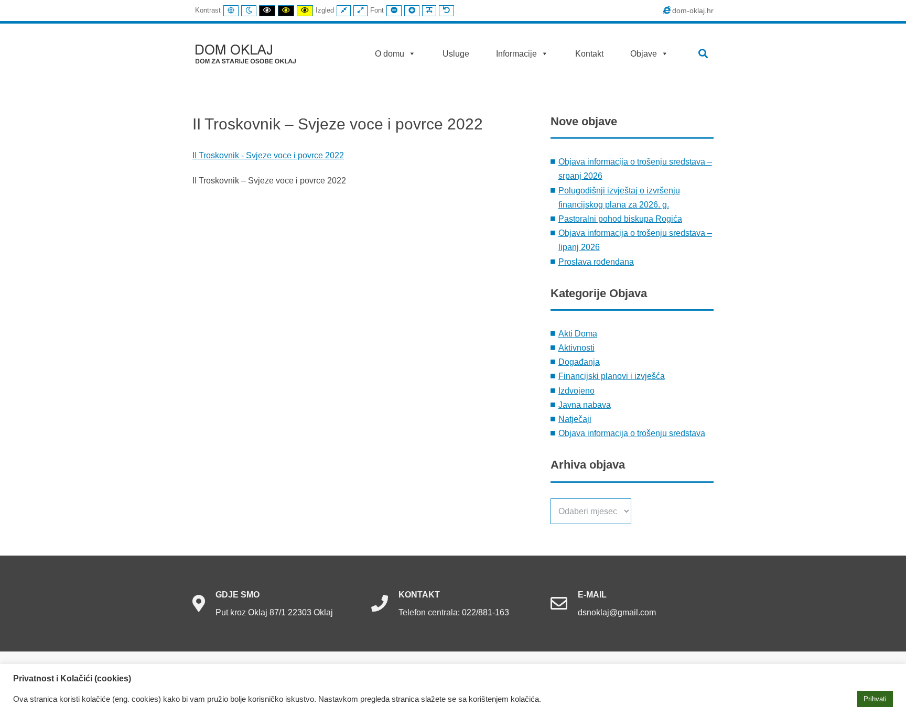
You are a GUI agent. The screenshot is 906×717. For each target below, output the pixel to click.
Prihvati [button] (875, 699)
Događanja (579, 361)
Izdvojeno (576, 390)
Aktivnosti (576, 347)
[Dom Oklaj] (251, 51)
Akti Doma (577, 333)
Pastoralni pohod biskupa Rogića (620, 218)
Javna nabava (584, 404)
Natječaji (574, 419)
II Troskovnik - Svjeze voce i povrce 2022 (268, 155)
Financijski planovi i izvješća (611, 376)
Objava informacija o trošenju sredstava (631, 433)
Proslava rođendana (596, 261)
